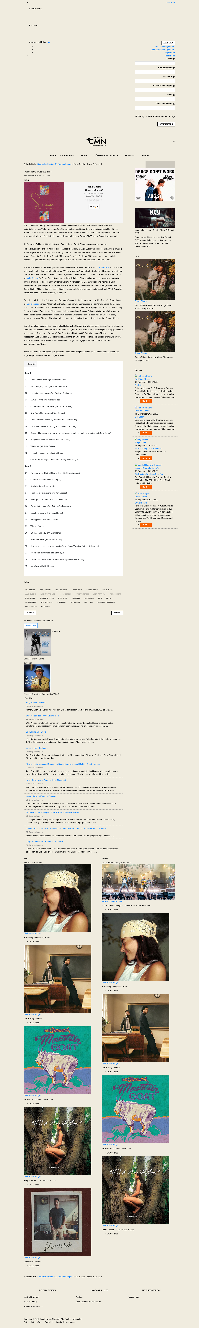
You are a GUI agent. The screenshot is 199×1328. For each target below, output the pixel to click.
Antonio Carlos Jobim (106, 602)
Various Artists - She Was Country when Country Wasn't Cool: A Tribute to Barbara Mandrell (66, 828)
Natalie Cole (30, 598)
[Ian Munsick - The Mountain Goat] (57, 1060)
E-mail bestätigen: (164, 103)
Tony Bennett (115, 594)
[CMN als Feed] (171, 164)
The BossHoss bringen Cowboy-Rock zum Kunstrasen (126, 905)
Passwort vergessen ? (165, 46)
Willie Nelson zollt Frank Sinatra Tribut (42, 716)
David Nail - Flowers (33, 1261)
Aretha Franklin (99, 594)
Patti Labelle (75, 602)
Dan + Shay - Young (33, 1018)
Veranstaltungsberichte (112, 901)
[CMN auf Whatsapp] (162, 1277)
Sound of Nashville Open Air (147, 468)
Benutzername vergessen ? (163, 49)
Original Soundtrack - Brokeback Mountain (44, 841)
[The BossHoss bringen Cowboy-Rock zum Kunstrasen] (138, 882)
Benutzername (35, 8)
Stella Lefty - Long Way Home (37, 937)
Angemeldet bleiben (37, 42)
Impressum (69, 1322)
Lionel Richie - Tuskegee (37, 748)
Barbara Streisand (47, 594)
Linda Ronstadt (102, 267)
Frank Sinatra (45, 590)
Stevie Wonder (46, 602)
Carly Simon (62, 598)
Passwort (33, 25)
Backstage (139, 385)
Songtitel (31, 364)
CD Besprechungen (32, 933)
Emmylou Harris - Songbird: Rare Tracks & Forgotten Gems (52, 812)
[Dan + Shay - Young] (57, 979)
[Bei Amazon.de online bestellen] (94, 206)
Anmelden (31, 625)
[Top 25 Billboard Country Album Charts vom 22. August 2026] (155, 331)
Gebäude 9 (139, 417)
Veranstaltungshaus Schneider (148, 448)
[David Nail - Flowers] (57, 1222)
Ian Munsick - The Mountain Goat (38, 1099)
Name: (170, 59)
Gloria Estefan (65, 594)
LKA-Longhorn (141, 503)
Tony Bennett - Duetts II (36, 702)
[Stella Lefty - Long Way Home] (57, 898)
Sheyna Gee (140, 442)
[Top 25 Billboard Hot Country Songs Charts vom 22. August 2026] (155, 279)
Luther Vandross (82, 594)
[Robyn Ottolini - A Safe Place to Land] (57, 1141)
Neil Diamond (107, 590)
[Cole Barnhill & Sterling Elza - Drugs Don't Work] (155, 184)
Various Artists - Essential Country (41, 796)
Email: (170, 94)
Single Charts (141, 301)
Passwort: (168, 76)
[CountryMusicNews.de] (97, 141)
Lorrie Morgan (33, 304)
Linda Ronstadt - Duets (34, 659)
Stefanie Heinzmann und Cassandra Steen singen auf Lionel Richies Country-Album (63, 764)
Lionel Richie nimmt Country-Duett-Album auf (46, 780)
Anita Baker (89, 598)
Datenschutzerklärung (33, 1322)
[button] (68, 155)
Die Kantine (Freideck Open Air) (149, 474)
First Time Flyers (142, 379)
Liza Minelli (76, 598)
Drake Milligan (141, 497)
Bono (100, 598)
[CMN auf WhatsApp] (160, 164)
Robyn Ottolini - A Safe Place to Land (40, 1180)
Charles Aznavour (46, 598)
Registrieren (170, 52)
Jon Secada (88, 602)
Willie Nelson (32, 278)
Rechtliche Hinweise (54, 1322)
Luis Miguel (61, 602)
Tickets (146, 401)
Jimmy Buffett (76, 590)
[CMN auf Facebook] (149, 164)
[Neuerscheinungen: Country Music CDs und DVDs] (155, 217)
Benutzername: (165, 67)
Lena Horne (45, 606)
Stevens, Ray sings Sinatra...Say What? (41, 694)
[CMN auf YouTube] (166, 164)
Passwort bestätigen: (163, 85)
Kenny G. (109, 598)
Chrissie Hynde (31, 606)
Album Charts (141, 353)
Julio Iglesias (30, 594)
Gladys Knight (31, 602)
